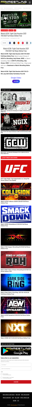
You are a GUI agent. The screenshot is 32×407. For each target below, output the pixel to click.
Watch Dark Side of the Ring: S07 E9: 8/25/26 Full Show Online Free (15, 293)
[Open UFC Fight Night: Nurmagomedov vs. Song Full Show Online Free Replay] (16, 168)
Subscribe (16, 381)
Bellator (17, 397)
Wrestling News (7, 397)
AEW (13, 397)
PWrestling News (14, 404)
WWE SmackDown (25, 394)
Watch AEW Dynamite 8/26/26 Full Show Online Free (15, 316)
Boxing (14, 400)
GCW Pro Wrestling (4, 30)
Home (2, 8)
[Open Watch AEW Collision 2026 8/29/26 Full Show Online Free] (16, 191)
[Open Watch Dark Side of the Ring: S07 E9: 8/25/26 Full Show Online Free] (16, 282)
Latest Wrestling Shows (9, 157)
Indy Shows (11, 30)
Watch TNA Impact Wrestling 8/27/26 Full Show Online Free (15, 247)
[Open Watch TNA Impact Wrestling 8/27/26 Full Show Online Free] (16, 237)
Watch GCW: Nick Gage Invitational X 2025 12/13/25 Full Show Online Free (16, 132)
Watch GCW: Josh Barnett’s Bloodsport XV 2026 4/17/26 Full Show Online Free (15, 111)
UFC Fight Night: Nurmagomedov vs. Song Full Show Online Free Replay (15, 179)
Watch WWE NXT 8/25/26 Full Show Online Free (15, 338)
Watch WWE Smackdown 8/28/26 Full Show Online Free (14, 225)
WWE (15, 30)
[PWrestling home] (13, 2)
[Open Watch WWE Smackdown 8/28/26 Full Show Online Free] (16, 214)
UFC (18, 400)
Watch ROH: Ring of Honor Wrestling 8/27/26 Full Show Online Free (16, 270)
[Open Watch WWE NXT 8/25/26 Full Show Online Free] (16, 328)
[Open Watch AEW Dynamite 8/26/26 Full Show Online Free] (16, 305)
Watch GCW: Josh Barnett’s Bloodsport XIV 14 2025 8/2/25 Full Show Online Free (15, 153)
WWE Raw (18, 394)
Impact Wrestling (24, 397)
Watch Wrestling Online (8, 8)
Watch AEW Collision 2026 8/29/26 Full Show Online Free (15, 202)
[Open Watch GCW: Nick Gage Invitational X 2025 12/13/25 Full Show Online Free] (16, 121)
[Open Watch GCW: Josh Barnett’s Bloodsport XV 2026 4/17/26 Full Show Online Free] (16, 101)
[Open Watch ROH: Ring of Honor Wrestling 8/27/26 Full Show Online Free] (16, 259)
